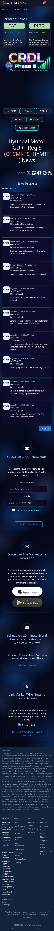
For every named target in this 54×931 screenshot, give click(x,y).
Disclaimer (32, 832)
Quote (29, 111)
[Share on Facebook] (39, 173)
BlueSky (43, 837)
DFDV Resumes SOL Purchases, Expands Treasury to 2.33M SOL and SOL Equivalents (13, 43)
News (19, 119)
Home (4, 9)
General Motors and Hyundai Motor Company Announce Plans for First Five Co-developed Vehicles (29, 347)
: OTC (15, 198)
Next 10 (45, 429)
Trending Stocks (29, 725)
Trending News (14, 19)
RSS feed (43, 822)
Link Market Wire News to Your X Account (27, 733)
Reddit (42, 848)
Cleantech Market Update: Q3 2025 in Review (29, 274)
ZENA (36, 32)
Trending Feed (20, 859)
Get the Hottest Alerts (28, 524)
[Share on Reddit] (34, 173)
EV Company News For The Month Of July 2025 (29, 367)
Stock (11, 9)
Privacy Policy (33, 829)
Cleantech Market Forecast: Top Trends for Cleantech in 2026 (28, 252)
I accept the (29, 510)
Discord (43, 844)
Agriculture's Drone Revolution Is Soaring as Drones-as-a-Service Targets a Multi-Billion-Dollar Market (39, 45)
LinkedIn (43, 833)
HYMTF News (8, 188)
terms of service (35, 510)
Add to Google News (46, 852)
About (17, 822)
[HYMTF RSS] (49, 173)
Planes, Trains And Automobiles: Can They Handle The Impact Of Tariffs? (27, 415)
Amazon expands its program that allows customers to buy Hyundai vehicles (27, 392)
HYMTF (17, 9)
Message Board (28, 128)
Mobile (27, 496)
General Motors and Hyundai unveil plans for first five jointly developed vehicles (29, 322)
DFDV (11, 32)
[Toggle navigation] (50, 3)
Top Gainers (19, 849)
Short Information (19, 844)
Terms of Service (31, 823)
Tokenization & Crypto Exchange (8, 902)
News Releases (20, 830)
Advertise (5, 845)
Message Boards (18, 838)
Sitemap (18, 862)
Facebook (44, 826)
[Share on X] (28, 173)
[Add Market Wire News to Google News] (44, 173)
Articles (35, 119)
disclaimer (48, 807)
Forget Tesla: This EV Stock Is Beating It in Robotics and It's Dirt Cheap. (27, 205)
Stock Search (20, 826)
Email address (27, 482)
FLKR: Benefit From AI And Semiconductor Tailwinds (27, 298)
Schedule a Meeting (27, 665)
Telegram (43, 840)
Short (44, 111)
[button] (37, 3)
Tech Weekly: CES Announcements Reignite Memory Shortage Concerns (28, 228)
